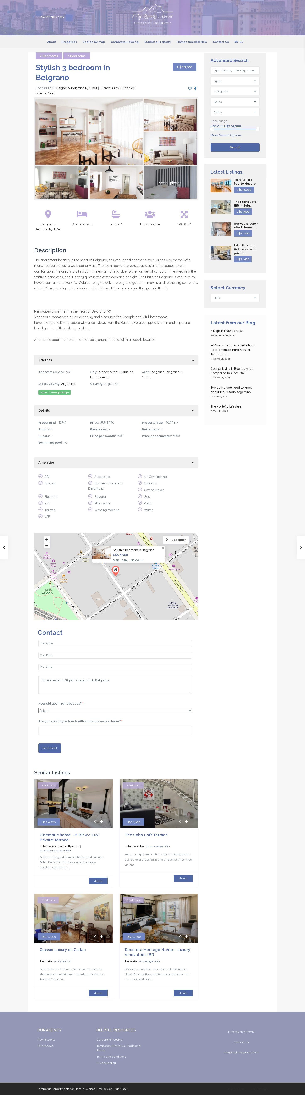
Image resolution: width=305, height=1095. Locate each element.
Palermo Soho (134, 846)
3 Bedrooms (77, 56)
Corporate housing (109, 1039)
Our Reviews (259, 1089)
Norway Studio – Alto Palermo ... (246, 225)
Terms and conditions (111, 1056)
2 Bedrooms (49, 56)
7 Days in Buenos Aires (227, 331)
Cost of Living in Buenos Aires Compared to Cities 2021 (232, 371)
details (98, 881)
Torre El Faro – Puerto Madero (245, 181)
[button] (116, 571)
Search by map (94, 41)
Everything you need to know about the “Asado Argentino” (232, 390)
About (51, 41)
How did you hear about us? (60, 703)
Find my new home (241, 1031)
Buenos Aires (109, 88)
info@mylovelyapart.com (241, 1052)
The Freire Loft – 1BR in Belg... (246, 203)
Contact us (241, 1042)
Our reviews (45, 1046)
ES (241, 41)
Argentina (68, 384)
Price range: (219, 120)
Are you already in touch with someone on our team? (80, 721)
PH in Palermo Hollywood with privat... (245, 249)
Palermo (45, 846)
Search (235, 147)
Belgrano (63, 88)
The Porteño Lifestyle (226, 406)
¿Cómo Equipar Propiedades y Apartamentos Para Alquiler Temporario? (233, 349)
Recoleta (46, 961)
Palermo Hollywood (65, 846)
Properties (69, 41)
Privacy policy (106, 1063)
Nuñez (93, 88)
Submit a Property (157, 41)
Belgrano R (79, 88)
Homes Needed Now (192, 41)
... (69, 867)
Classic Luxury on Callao (63, 949)
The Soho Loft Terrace (146, 835)
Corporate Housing (125, 41)
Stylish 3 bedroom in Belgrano (133, 550)
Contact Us (221, 41)
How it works (46, 1039)
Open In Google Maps (55, 392)
